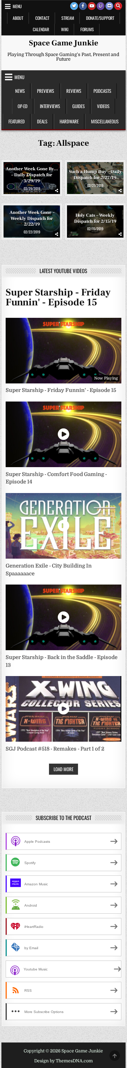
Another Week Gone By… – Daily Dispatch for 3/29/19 (32, 175)
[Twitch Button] (100, 6)
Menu (17, 6)
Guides (78, 106)
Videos (103, 106)
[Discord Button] (109, 6)
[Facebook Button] (83, 6)
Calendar (41, 29)
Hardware (69, 121)
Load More (63, 769)
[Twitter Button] (74, 6)
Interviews (50, 106)
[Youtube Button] (92, 6)
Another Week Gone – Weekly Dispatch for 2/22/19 (32, 218)
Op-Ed (23, 106)
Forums (87, 29)
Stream (67, 18)
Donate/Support (100, 18)
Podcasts (102, 90)
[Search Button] (118, 6)
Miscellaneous (105, 121)
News (20, 90)
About (18, 18)
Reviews (73, 90)
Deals (42, 121)
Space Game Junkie (63, 43)
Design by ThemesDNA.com (63, 1060)
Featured (16, 121)
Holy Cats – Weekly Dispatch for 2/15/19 (95, 218)
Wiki (64, 29)
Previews (45, 90)
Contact (42, 18)
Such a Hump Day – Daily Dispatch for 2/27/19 (95, 175)
